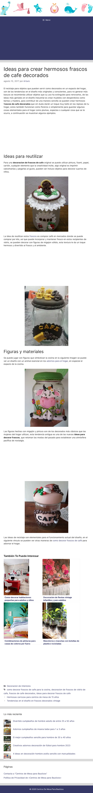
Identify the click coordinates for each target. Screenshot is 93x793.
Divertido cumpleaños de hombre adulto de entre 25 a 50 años (43, 721)
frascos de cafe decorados (22, 693)
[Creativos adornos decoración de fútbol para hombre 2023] (7, 748)
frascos (33, 236)
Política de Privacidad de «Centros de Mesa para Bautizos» (32, 778)
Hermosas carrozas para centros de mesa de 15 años (33, 697)
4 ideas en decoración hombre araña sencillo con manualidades (44, 753)
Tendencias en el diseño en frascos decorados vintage (33, 701)
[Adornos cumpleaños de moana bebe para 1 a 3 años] (7, 732)
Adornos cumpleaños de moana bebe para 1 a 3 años (39, 729)
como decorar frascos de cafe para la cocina (28, 689)
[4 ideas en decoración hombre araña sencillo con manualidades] (7, 756)
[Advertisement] (46, 42)
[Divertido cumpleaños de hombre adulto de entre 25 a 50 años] (7, 724)
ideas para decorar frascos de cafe (53, 693)
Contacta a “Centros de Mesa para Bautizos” (25, 773)
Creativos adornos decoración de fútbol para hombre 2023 (41, 745)
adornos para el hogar (57, 361)
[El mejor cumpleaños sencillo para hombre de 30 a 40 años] (7, 740)
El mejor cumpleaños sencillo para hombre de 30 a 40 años (42, 737)
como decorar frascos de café (68, 540)
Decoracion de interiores (19, 686)
